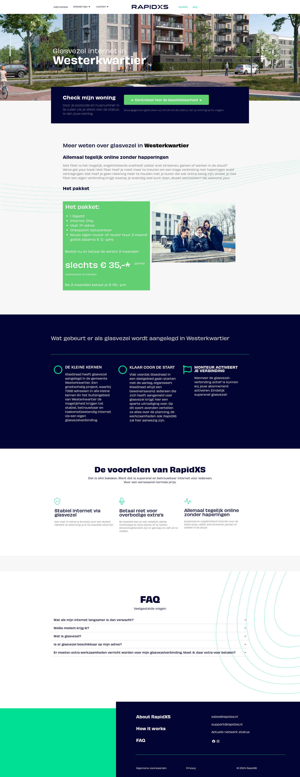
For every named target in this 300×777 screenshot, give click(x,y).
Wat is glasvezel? (67, 636)
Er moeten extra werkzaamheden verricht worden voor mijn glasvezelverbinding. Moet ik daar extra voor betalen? (145, 652)
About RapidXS (153, 716)
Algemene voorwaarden (151, 768)
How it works (151, 728)
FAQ (140, 740)
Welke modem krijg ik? (71, 628)
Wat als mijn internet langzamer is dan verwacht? (94, 620)
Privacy (191, 768)
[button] (150, 620)
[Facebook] (213, 741)
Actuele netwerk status (230, 732)
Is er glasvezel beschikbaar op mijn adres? (88, 644)
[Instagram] (218, 741)
